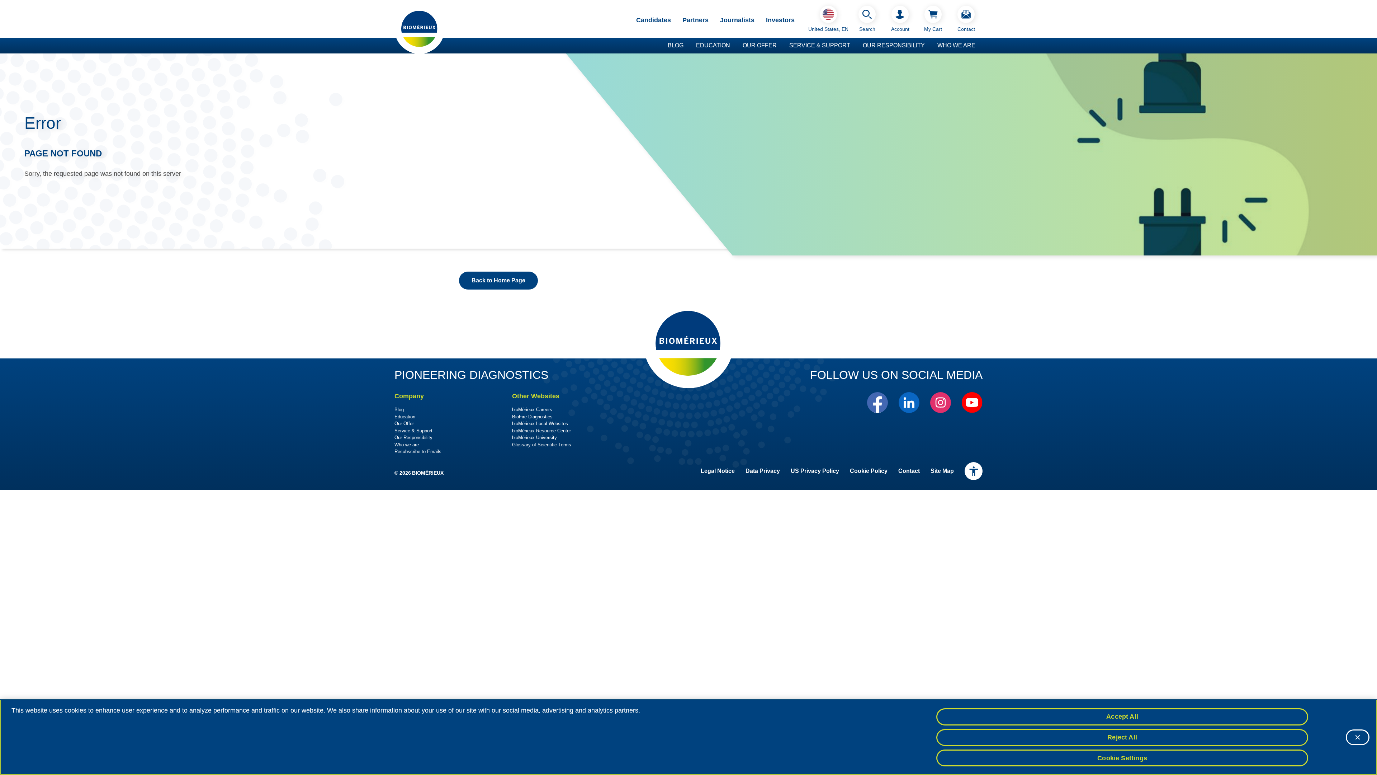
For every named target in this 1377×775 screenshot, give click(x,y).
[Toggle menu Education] (733, 46)
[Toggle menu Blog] (687, 46)
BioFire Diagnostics (532, 416)
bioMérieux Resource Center (541, 430)
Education (713, 45)
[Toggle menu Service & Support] (853, 46)
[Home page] (419, 28)
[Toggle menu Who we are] (979, 46)
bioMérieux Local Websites (540, 423)
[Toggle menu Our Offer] (780, 46)
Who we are (956, 45)
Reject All (1122, 737)
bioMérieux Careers (532, 409)
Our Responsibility (894, 45)
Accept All (1122, 716)
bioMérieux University (534, 437)
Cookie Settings (1122, 757)
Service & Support (819, 45)
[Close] (1357, 737)
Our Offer (760, 45)
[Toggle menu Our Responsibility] (928, 46)
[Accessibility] (974, 471)
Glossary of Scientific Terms (541, 444)
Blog (675, 45)
